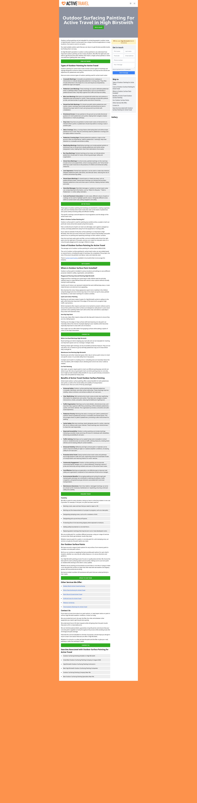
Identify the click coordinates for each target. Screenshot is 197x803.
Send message (123, 73)
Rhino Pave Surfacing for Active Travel (74, 590)
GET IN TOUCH (85, 204)
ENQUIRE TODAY (86, 494)
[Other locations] (130, 3)
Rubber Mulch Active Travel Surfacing (74, 586)
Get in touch (98, 27)
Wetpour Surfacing (68, 602)
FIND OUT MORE (86, 61)
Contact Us (116, 105)
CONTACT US (85, 334)
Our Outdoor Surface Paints (121, 100)
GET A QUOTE (86, 264)
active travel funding (72, 258)
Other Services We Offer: (120, 103)
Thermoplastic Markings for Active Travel (75, 607)
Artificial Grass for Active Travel (72, 598)
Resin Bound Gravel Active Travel (72, 594)
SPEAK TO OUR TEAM (85, 578)
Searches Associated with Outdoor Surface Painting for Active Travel (123, 109)
